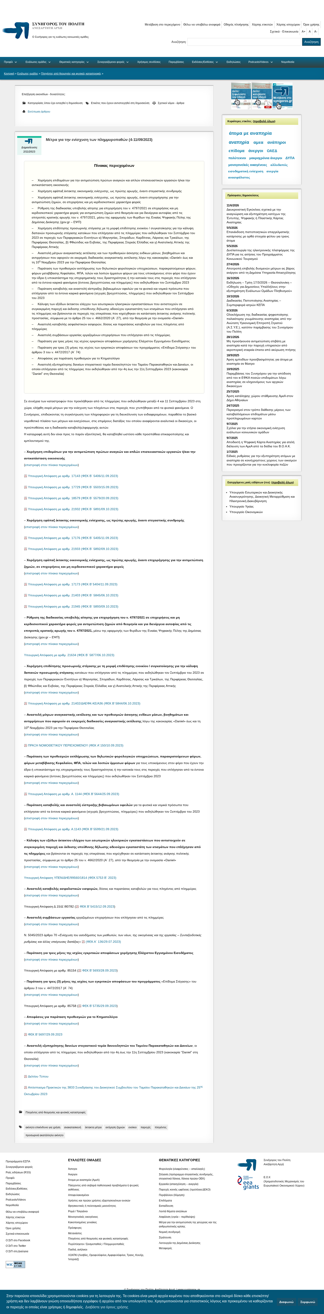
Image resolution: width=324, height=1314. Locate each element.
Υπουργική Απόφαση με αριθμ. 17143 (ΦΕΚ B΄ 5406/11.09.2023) (73, 476)
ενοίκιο (132, 1127)
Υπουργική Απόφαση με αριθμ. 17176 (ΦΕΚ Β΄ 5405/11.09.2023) (73, 538)
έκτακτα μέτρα (93, 1127)
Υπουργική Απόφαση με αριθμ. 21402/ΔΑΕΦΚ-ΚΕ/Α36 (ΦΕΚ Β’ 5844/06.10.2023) (84, 703)
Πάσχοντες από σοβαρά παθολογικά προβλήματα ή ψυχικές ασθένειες (103, 1187)
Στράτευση (165, 1237)
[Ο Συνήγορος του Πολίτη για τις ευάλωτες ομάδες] (47, 40)
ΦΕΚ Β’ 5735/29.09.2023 (99, 1006)
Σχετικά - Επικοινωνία (284, 31)
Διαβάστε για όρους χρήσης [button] (106, 1307)
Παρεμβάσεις (176, 62)
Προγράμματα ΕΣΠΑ (18, 1161)
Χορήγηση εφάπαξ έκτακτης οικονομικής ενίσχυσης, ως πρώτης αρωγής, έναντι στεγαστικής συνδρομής (110, 191)
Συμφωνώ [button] (307, 1302)
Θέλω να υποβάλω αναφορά (201, 24)
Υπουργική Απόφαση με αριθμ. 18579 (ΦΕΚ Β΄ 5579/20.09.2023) (73, 498)
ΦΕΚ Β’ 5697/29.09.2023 (45, 1034)
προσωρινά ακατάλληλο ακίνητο (44, 1135)
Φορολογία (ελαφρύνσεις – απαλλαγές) (182, 1168)
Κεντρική (9, 73)
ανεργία (272, 171)
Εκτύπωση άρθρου (39, 111)
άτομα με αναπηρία (250, 133)
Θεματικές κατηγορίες (72, 62)
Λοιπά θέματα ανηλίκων (173, 1211)
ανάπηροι (276, 142)
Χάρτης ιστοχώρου (288, 24)
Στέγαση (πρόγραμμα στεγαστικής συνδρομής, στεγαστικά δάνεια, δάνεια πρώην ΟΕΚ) (186, 1176)
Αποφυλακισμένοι (78, 1194)
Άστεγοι (72, 1168)
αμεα (258, 142)
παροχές (146, 1127)
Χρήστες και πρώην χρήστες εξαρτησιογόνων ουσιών (99, 1200)
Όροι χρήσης (311, 24)
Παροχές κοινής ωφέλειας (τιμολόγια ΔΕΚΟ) (184, 1189)
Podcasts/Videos (258, 62)
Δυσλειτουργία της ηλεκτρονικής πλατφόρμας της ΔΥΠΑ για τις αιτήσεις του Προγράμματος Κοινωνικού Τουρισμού (261, 254)
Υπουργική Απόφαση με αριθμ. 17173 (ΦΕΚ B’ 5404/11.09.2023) (72, 584)
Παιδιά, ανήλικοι (77, 1249)
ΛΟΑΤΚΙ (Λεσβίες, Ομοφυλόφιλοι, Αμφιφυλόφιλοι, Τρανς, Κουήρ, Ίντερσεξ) (106, 1257)
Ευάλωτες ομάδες (36, 62)
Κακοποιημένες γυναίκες (82, 1222)
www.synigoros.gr (189, 1289)
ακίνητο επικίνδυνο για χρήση (43, 1127)
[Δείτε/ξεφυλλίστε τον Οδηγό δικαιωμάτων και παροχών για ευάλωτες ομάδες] (241, 108)
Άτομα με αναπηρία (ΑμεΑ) (84, 1179)
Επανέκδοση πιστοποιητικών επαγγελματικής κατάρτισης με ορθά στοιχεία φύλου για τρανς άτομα (258, 236)
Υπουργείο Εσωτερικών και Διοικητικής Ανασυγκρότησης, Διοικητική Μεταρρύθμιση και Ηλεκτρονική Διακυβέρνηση (262, 496)
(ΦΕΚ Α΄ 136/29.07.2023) (103, 941)
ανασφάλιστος (239, 177)
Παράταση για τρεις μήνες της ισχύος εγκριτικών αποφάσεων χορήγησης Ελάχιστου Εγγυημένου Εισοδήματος (114, 341)
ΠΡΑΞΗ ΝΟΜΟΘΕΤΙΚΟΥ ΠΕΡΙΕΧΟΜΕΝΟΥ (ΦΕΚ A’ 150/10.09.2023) (75, 745)
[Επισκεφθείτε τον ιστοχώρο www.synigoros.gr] (282, 108)
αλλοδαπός (279, 165)
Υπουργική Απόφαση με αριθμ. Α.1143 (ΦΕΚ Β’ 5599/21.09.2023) (73, 829)
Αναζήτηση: (179, 42)
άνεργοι (255, 151)
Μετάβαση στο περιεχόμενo (162, 24)
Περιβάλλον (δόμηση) (171, 1194)
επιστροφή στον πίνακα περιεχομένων (51, 465)
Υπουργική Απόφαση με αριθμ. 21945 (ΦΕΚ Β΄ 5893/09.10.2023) (73, 606)
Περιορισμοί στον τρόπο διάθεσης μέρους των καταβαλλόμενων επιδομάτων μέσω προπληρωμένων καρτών (258, 414)
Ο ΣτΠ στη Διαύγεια (17, 1251)
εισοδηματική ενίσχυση (245, 171)
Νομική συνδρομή (169, 1231)
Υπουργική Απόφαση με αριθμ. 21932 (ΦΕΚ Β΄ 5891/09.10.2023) (73, 509)
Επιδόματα (165, 1200)
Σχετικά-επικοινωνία (17, 1233)
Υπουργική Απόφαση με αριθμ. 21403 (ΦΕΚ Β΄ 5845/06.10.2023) (73, 595)
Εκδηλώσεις (234, 62)
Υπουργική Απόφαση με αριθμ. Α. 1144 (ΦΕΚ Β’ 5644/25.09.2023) (73, 794)
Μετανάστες (75, 1233)
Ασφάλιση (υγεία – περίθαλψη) (177, 1216)
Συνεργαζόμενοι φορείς (111, 62)
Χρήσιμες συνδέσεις (149, 62)
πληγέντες (161, 1127)
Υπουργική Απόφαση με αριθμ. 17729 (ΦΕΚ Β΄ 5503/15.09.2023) (73, 487)
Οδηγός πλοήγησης (236, 24)
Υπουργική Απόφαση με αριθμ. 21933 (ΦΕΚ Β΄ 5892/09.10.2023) (73, 549)
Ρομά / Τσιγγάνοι (78, 1211)
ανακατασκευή (72, 1127)
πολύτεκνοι (237, 158)
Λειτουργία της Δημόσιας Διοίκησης (180, 1242)
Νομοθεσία (287, 62)
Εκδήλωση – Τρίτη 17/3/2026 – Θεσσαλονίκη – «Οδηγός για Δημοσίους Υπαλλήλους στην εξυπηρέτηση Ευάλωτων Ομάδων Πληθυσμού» (259, 287)
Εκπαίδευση (166, 1205)
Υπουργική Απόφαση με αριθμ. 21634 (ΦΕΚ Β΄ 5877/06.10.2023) (69, 655)
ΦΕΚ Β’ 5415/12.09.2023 (97, 906)
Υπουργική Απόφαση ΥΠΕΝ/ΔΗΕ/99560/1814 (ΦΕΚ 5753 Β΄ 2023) (70, 877)
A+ (303, 31)
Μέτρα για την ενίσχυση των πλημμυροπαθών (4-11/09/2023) (99, 140)
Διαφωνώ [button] (286, 1302)
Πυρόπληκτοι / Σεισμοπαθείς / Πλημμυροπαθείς (96, 1244)
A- (315, 31)
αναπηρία (239, 142)
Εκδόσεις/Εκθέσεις (203, 62)
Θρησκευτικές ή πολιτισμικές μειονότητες (92, 1205)
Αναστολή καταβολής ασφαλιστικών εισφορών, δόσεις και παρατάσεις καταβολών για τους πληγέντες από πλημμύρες (108, 326)
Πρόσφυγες (75, 1227)
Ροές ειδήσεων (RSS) (18, 1172)
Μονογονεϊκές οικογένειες (83, 1216)
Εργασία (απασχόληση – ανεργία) (178, 1184)
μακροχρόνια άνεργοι (265, 158)
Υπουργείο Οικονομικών (246, 512)
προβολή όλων (264, 121)
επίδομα (236, 151)
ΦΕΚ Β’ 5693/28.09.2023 (99, 970)
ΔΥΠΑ (290, 158)
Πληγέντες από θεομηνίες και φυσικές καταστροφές (71, 73)
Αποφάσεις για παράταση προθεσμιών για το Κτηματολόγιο (79, 358)
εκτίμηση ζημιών (115, 1127)
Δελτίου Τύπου (38, 1076)
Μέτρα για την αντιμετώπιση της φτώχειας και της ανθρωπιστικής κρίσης (188, 1224)
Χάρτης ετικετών (262, 24)
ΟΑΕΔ (272, 151)
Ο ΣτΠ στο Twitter (16, 1245)
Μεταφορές (165, 1248)
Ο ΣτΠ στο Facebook (18, 1240)
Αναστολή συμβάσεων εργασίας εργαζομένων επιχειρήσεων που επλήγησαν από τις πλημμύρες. (104, 335)
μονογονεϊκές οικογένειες (247, 165)
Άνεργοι (72, 1174)
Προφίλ (8, 62)
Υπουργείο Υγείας (241, 506)
